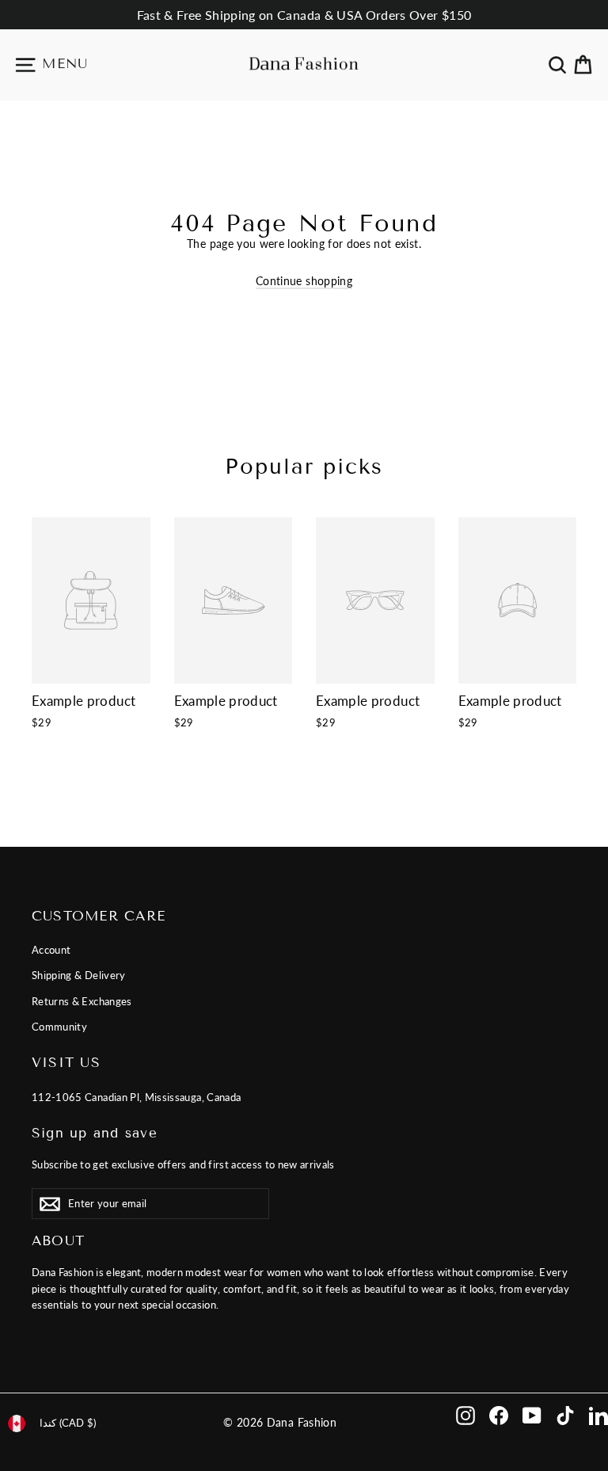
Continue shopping (304, 281)
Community (59, 1026)
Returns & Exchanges (82, 1001)
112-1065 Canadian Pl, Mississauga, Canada (136, 1097)
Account (51, 949)
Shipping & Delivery (79, 975)
